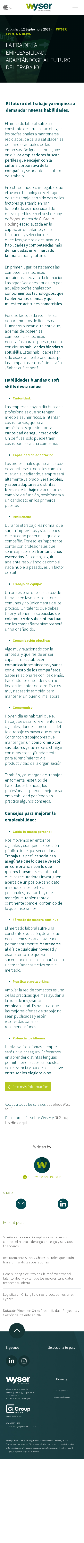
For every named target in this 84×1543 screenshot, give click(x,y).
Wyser (15, 218)
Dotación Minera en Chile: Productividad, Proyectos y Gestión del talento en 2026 (41, 1312)
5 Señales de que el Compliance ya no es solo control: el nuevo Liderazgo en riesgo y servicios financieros (38, 1241)
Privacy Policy (61, 1390)
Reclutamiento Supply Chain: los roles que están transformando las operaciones (38, 1259)
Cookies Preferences (61, 1397)
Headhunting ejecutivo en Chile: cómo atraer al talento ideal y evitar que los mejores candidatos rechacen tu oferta (38, 1278)
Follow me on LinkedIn (44, 1176)
